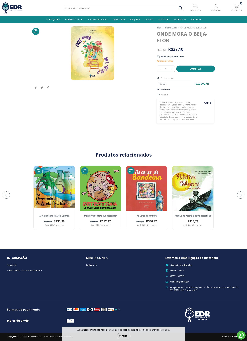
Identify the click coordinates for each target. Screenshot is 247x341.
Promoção (163, 19)
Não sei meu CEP (163, 89)
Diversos (179, 19)
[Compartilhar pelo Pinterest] (48, 88)
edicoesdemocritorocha (181, 265)
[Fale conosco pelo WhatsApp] (241, 335)
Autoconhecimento (98, 19)
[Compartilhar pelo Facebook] (36, 88)
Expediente (12, 265)
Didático (149, 19)
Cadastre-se (91, 265)
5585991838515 (177, 270)
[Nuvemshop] (231, 337)
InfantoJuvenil (53, 19)
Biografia (135, 19)
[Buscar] (180, 8)
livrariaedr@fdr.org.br (179, 281)
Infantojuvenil (171, 27)
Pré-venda (196, 19)
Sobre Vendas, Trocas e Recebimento (24, 270)
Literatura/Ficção (74, 19)
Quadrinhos (119, 19)
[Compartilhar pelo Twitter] (42, 88)
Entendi (124, 336)
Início (159, 27)
